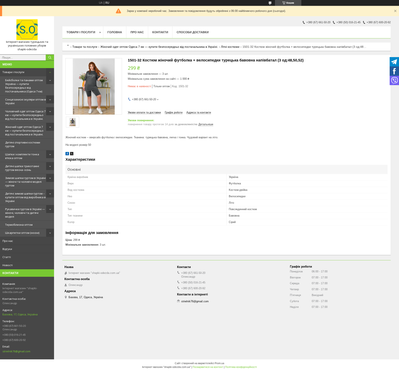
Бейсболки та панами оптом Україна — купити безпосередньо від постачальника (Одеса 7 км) (24, 85)
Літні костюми (230, 46)
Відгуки (7, 249)
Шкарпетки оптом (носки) (22, 233)
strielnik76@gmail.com (16, 351)
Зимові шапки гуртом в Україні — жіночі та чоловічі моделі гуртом (25, 181)
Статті (6, 257)
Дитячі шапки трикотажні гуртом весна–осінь (22, 168)
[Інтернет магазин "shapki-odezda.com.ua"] (27, 29)
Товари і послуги (13, 72)
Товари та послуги (84, 46)
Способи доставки (193, 32)
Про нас (7, 241)
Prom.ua (219, 363)
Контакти (160, 32)
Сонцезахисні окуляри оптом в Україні (25, 101)
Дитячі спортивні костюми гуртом (22, 144)
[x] (71, 154)
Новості (7, 265)
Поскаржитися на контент (208, 367)
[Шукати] (50, 57)
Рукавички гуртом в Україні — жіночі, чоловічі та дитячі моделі (25, 212)
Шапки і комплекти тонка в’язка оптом (22, 156)
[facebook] (67, 154)
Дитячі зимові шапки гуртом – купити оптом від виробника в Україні (25, 197)
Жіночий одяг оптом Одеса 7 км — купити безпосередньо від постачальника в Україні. (24, 130)
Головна (114, 32)
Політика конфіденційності (241, 367)
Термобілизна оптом (19, 225)
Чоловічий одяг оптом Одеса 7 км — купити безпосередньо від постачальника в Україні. (25, 115)
